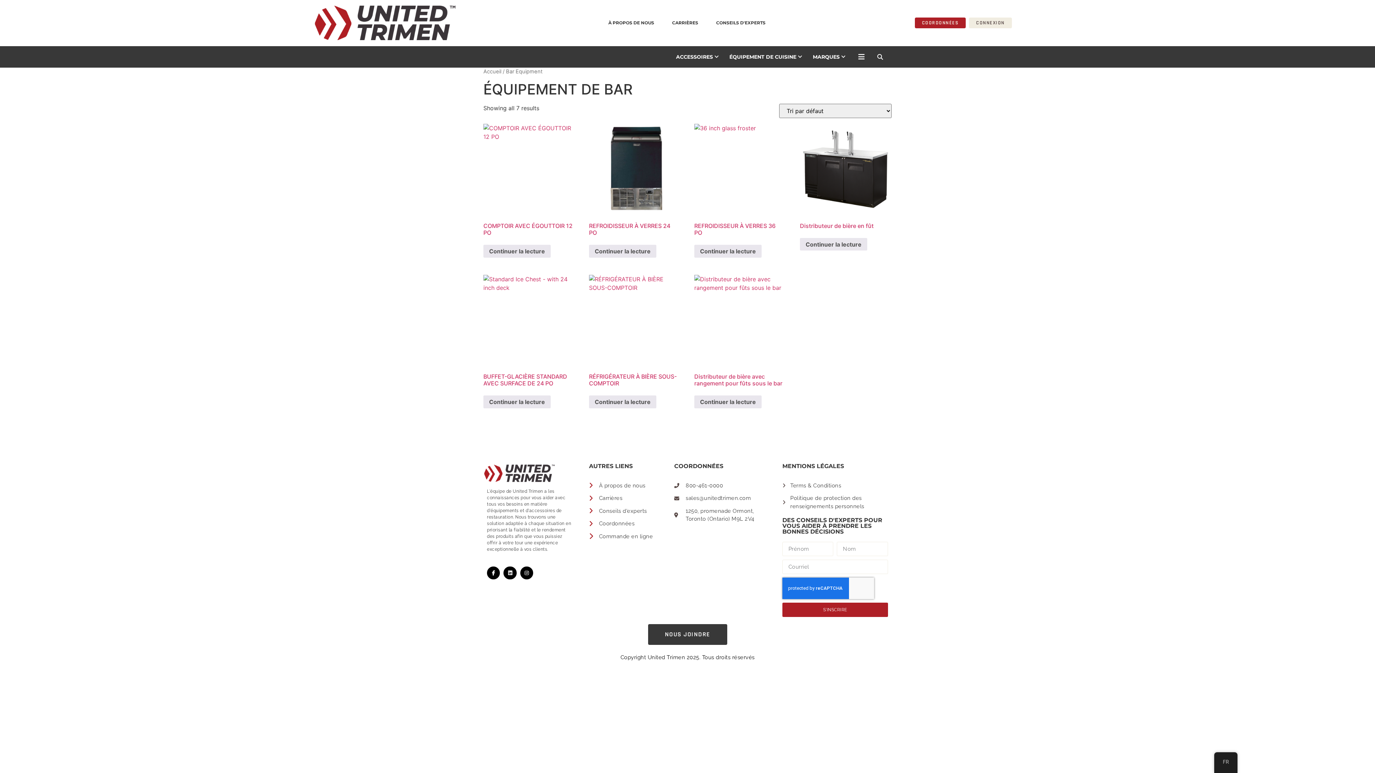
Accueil (492, 71)
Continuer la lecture (517, 251)
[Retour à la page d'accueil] (273, 23)
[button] (880, 57)
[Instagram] (526, 573)
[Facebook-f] (493, 573)
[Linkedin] (509, 573)
